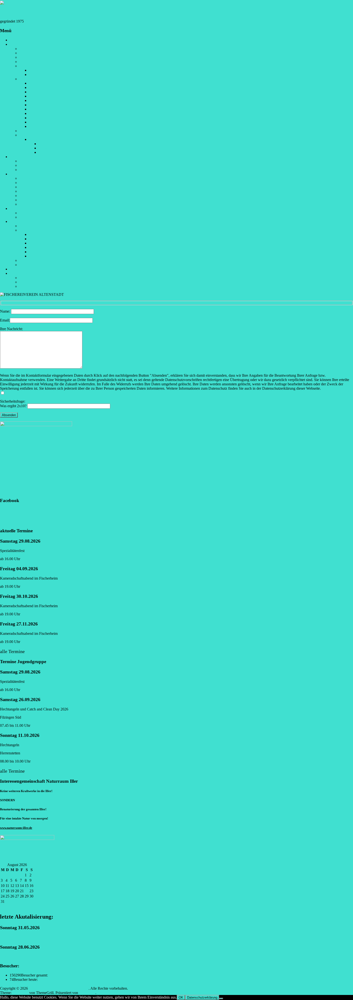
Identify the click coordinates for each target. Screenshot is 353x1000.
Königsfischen (30, 79)
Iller (22, 183)
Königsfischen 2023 (44, 113)
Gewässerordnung (42, 70)
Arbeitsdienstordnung (45, 75)
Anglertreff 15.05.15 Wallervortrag (64, 144)
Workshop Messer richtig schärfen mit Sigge (71, 148)
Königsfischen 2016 (44, 87)
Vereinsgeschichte (32, 53)
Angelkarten (28, 178)
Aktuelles (17, 157)
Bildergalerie (19, 208)
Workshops (37, 139)
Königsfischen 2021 (44, 105)
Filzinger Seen (30, 191)
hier (30, 651)
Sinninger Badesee (33, 200)
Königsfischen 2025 (44, 122)
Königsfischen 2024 (44, 118)
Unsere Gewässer (23, 174)
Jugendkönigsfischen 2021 (49, 234)
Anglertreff (27, 135)
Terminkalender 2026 (35, 165)
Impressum (27, 282)
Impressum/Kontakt (24, 273)
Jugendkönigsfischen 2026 (49, 256)
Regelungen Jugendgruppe (39, 265)
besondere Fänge (32, 217)
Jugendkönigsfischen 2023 (49, 243)
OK (181, 997)
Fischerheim (28, 62)
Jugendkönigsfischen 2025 (49, 252)
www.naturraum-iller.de (16, 828)
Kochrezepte (48, 152)
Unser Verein (20, 44)
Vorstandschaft (30, 49)
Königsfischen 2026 (44, 126)
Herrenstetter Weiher (34, 196)
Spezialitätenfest (31, 131)
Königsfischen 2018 (44, 96)
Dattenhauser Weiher (35, 204)
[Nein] (221, 998)
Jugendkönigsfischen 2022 (49, 239)
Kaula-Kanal (29, 187)
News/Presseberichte (35, 161)
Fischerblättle (29, 57)
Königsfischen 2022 (44, 109)
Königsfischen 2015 (44, 83)
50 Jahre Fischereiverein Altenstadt (45, 170)
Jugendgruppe (20, 221)
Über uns (26, 226)
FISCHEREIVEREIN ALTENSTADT (37, 12)
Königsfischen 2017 (44, 92)
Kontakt (25, 286)
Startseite (16, 40)
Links (14, 269)
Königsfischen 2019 (44, 100)
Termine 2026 (29, 260)
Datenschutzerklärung (35, 278)
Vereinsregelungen (33, 66)
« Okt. (5, 906)
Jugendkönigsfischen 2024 (49, 247)
